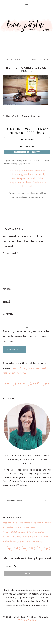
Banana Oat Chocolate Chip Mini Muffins (23, 532)
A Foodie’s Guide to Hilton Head (19, 527)
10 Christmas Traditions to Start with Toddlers (26, 536)
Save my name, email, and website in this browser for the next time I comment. (26, 336)
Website (8, 314)
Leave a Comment (40, 59)
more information (24, 164)
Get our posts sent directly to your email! (28, 558)
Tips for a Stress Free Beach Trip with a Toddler (27, 522)
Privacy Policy (27, 620)
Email (7, 301)
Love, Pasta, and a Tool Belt (27, 30)
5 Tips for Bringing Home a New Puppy (23, 541)
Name (7, 289)
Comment (10, 253)
